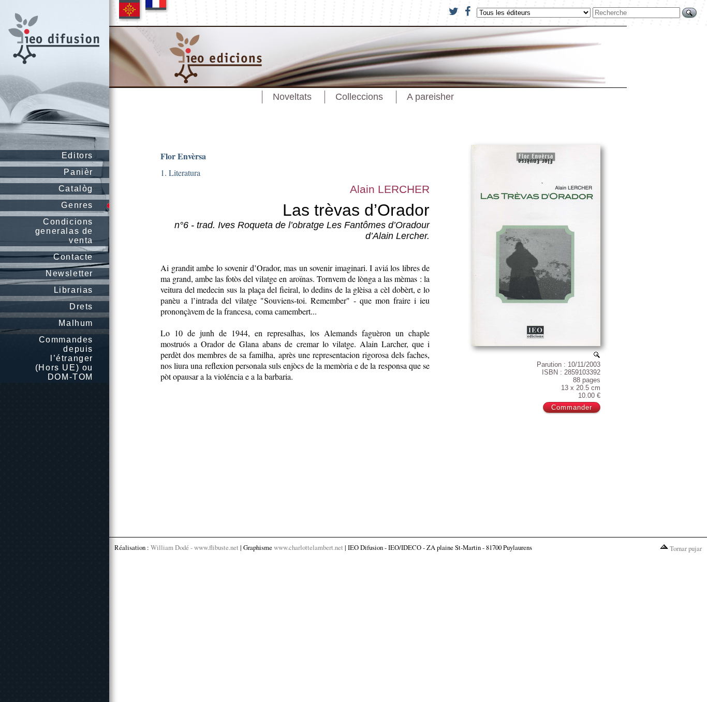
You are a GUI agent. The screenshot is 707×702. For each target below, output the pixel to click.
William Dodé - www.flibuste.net (195, 547)
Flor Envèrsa (183, 156)
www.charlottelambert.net (308, 547)
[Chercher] (689, 13)
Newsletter (69, 273)
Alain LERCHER (390, 189)
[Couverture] (596, 354)
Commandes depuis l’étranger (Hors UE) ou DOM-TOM (64, 358)
